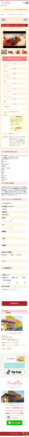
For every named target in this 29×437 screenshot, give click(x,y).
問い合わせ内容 (5, 286)
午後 (11, 255)
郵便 (3, 231)
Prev (3, 39)
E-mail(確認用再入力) (7, 268)
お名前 (3, 217)
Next (26, 39)
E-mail (3, 261)
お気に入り (25, 435)
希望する (5, 277)
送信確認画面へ (14, 303)
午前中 (5, 255)
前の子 (3, 19)
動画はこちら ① (13, 133)
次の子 (25, 19)
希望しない (15, 277)
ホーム (4, 14)
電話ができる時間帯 (7, 252)
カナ (3, 224)
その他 (19, 255)
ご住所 (3, 238)
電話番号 (4, 245)
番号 (5, 231)
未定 (23, 277)
